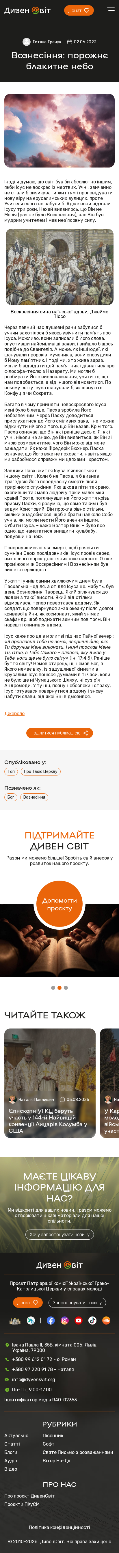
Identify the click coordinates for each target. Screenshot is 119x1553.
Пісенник (53, 1435)
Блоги (10, 1452)
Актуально (16, 1435)
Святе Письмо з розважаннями (78, 1452)
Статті (12, 1444)
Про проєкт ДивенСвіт (29, 1496)
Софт (49, 1444)
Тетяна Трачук (46, 42)
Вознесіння (34, 797)
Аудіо (10, 1460)
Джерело (14, 713)
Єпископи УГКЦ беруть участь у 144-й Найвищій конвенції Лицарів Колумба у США (48, 1120)
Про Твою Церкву (40, 771)
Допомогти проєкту (59, 904)
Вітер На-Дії (56, 1460)
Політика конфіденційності (59, 1527)
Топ (11, 771)
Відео (10, 1469)
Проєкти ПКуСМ (22, 1504)
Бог (11, 797)
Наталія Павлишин (36, 1099)
